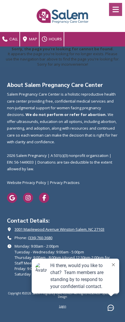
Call (13, 39)
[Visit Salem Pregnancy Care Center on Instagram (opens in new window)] (28, 198)
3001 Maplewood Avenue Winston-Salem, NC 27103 (59, 229)
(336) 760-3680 (40, 237)
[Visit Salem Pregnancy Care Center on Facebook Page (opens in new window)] (44, 198)
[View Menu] (115, 9)
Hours (55, 39)
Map (32, 39)
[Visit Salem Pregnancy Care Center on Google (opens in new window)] (12, 198)
